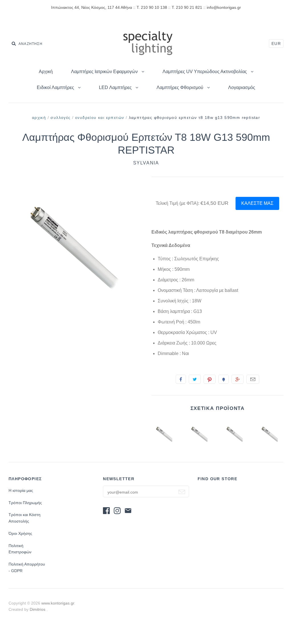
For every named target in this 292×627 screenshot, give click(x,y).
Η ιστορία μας (21, 490)
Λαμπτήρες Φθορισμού (180, 87)
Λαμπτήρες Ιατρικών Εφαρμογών (105, 71)
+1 (238, 379)
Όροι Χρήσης (20, 533)
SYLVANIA (146, 162)
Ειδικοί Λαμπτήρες (56, 87)
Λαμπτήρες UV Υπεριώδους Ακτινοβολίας (205, 71)
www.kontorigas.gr (57, 603)
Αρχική (46, 71)
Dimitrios (38, 609)
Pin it (210, 379)
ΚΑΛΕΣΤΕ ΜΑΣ (257, 203)
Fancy (223, 379)
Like (181, 379)
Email (252, 379)
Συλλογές (60, 117)
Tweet (195, 379)
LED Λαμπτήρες (116, 87)
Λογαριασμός (241, 87)
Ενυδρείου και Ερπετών (99, 117)
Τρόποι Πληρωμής (25, 502)
